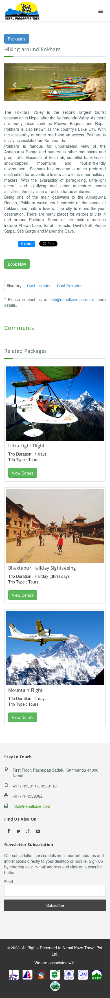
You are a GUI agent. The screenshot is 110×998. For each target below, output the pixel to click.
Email (8, 881)
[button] (11, 82)
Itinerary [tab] (14, 285)
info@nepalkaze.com (68, 299)
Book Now (17, 264)
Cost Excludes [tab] (69, 285)
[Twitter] (18, 831)
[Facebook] (8, 831)
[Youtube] (38, 831)
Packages (16, 39)
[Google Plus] (28, 831)
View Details (23, 473)
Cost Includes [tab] (39, 285)
